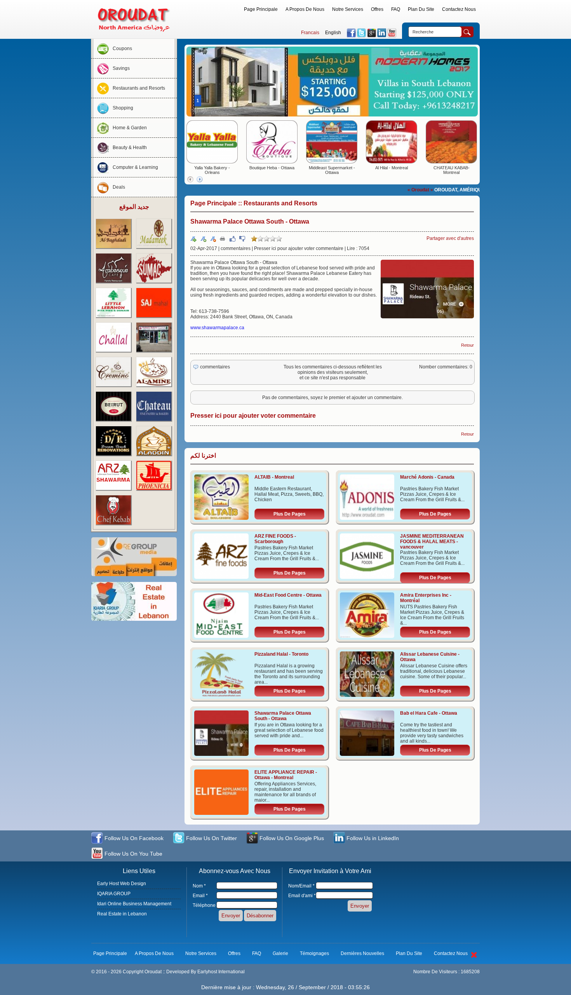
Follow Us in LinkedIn (372, 838)
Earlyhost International (221, 971)
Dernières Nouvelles (362, 953)
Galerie (280, 953)
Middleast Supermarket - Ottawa (332, 170)
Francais (310, 32)
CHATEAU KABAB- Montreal (451, 170)
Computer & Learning (135, 167)
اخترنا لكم (203, 455)
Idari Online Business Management (134, 903)
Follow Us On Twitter (211, 838)
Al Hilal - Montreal (391, 167)
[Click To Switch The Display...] (474, 959)
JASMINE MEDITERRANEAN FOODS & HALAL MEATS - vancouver (432, 541)
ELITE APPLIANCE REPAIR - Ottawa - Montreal (285, 774)
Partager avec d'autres (450, 238)
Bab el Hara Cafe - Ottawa (428, 713)
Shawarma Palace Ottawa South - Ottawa (282, 715)
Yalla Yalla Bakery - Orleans (212, 170)
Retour (467, 345)
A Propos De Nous (305, 9)
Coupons (122, 48)
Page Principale (261, 9)
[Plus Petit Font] (213, 239)
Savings (121, 68)
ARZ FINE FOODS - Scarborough (275, 538)
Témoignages (314, 953)
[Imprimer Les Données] (222, 238)
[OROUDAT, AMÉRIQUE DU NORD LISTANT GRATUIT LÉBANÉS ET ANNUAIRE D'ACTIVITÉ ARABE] (134, 33)
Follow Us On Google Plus (291, 838)
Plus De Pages (289, 514)
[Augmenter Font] (203, 239)
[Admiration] (232, 239)
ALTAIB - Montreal (274, 477)
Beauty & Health (130, 147)
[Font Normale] (193, 239)
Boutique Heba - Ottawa (271, 167)
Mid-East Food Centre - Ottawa (288, 595)
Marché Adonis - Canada (427, 477)
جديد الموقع (134, 206)
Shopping (123, 108)
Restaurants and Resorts (139, 88)
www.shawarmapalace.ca (217, 327)
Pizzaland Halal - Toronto (281, 654)
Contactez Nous (459, 9)
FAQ (395, 9)
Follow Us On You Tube (132, 854)
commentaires (236, 248)
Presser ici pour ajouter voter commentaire (298, 248)
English (333, 32)
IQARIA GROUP (114, 893)
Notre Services (347, 9)
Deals (119, 187)
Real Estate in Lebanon (122, 914)
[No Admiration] (242, 239)
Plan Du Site (421, 9)
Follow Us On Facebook (133, 838)
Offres (377, 9)
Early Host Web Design (121, 883)
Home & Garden (130, 127)
